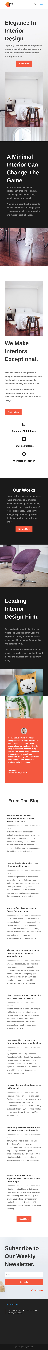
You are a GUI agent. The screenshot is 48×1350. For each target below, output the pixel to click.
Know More (24, 64)
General (10, 1005)
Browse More (24, 529)
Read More (24, 1219)
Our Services (13, 412)
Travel (37, 1092)
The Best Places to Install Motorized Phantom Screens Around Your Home (20, 818)
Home (38, 915)
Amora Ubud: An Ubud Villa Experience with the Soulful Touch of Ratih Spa (23, 1178)
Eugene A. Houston (16, 825)
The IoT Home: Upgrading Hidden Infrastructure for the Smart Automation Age (23, 953)
